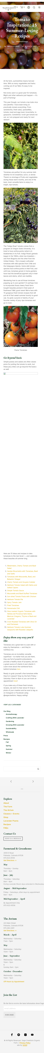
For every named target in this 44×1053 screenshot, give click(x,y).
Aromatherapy (11, 714)
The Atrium (9, 810)
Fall (7, 742)
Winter (8, 753)
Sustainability (11, 728)
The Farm (8, 806)
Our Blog (22, 50)
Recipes (7, 739)
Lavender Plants (11, 821)
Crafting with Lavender (15, 718)
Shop (6, 817)
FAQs (6, 828)
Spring (8, 746)
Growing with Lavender (15, 725)
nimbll (25, 1045)
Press (6, 735)
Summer (9, 749)
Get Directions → (10, 860)
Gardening (10, 721)
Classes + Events (11, 814)
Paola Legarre (13, 46)
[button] (16, 7)
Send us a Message (13, 838)
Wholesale (10, 732)
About (6, 803)
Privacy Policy (25, 1043)
